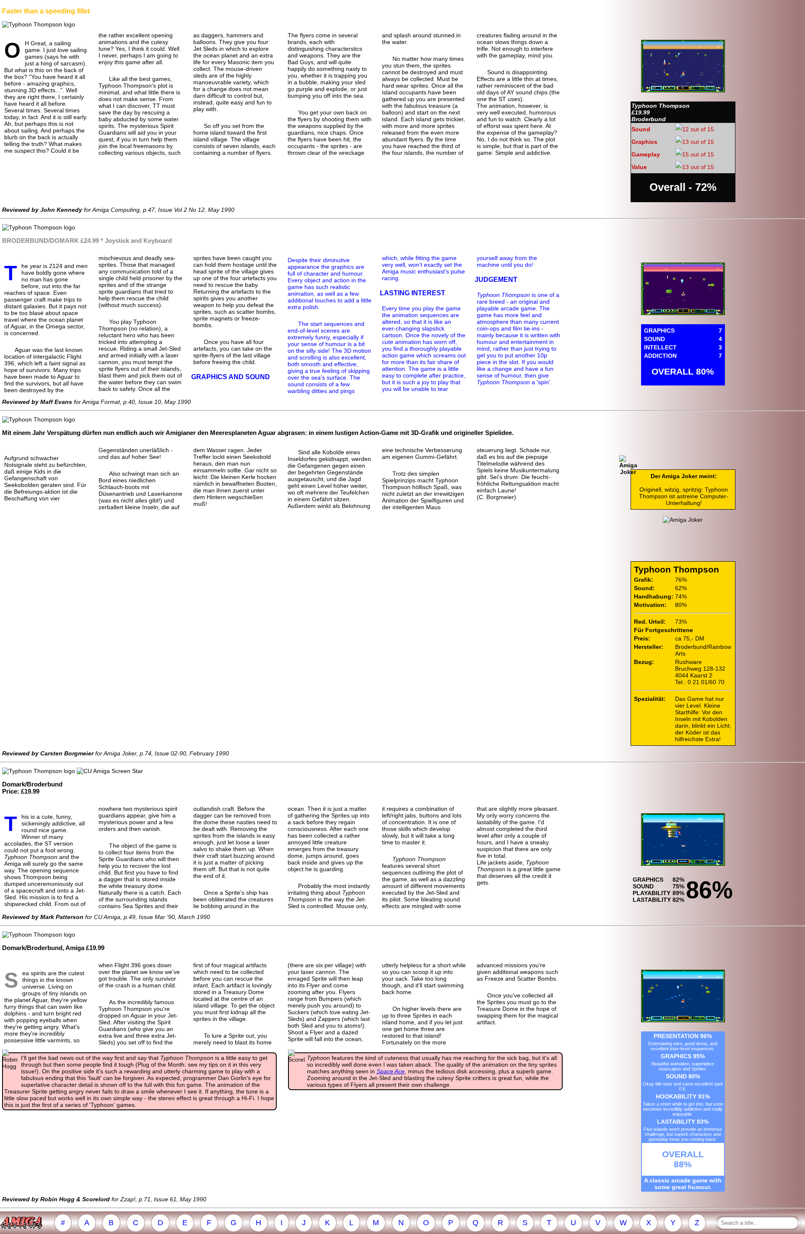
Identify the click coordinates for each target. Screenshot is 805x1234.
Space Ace (391, 1071)
